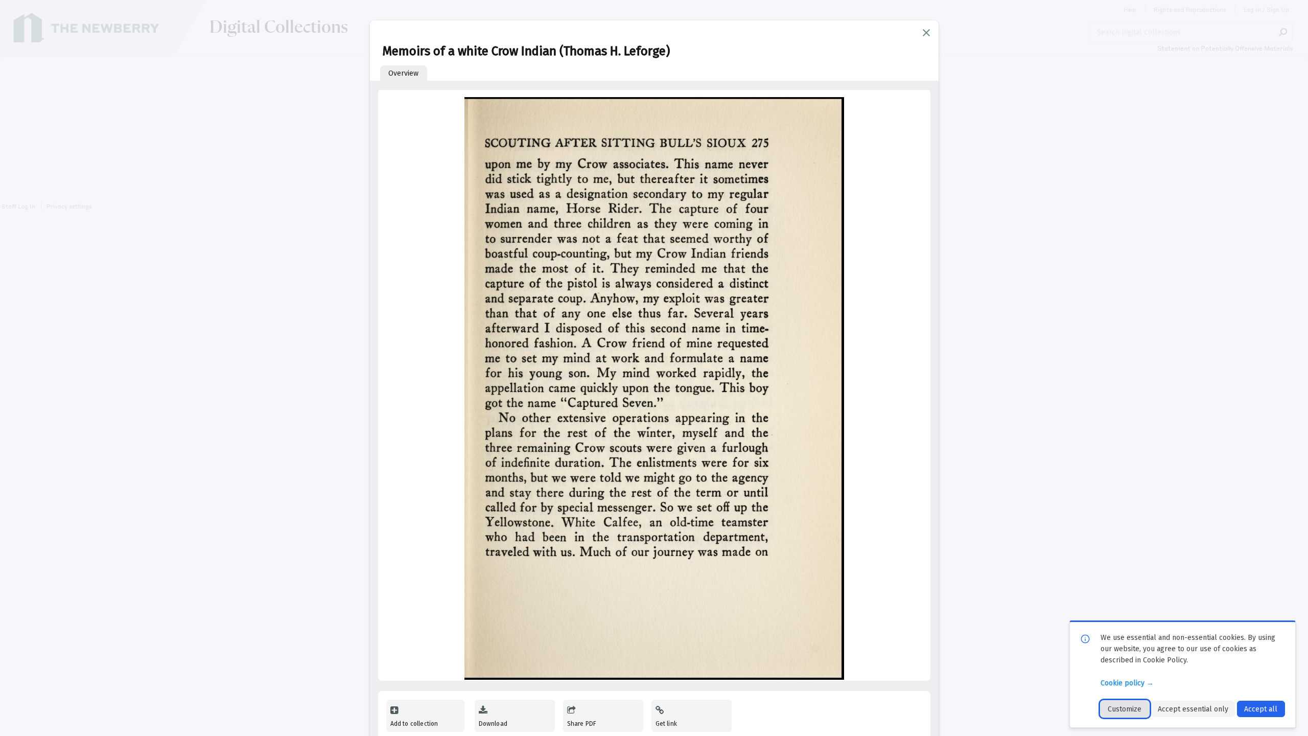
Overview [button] (403, 73)
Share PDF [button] (582, 723)
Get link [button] (666, 723)
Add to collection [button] (414, 723)
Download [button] (493, 723)
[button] (926, 33)
